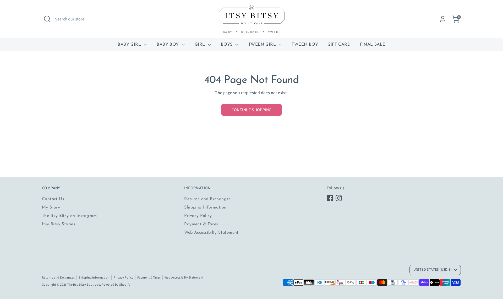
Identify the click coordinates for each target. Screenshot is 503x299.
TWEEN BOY (305, 44)
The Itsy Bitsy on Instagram (69, 216)
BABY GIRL (130, 44)
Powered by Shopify (116, 284)
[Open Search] (47, 19)
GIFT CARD (339, 44)
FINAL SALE (372, 44)
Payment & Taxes (201, 224)
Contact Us (53, 199)
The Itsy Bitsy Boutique (83, 284)
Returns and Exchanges (207, 199)
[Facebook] (330, 198)
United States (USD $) (432, 269)
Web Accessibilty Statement (211, 233)
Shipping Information (205, 207)
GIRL (200, 44)
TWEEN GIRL (262, 44)
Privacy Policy (198, 216)
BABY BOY (168, 44)
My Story (51, 207)
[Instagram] (339, 198)
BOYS (227, 44)
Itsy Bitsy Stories (58, 224)
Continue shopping (252, 110)
